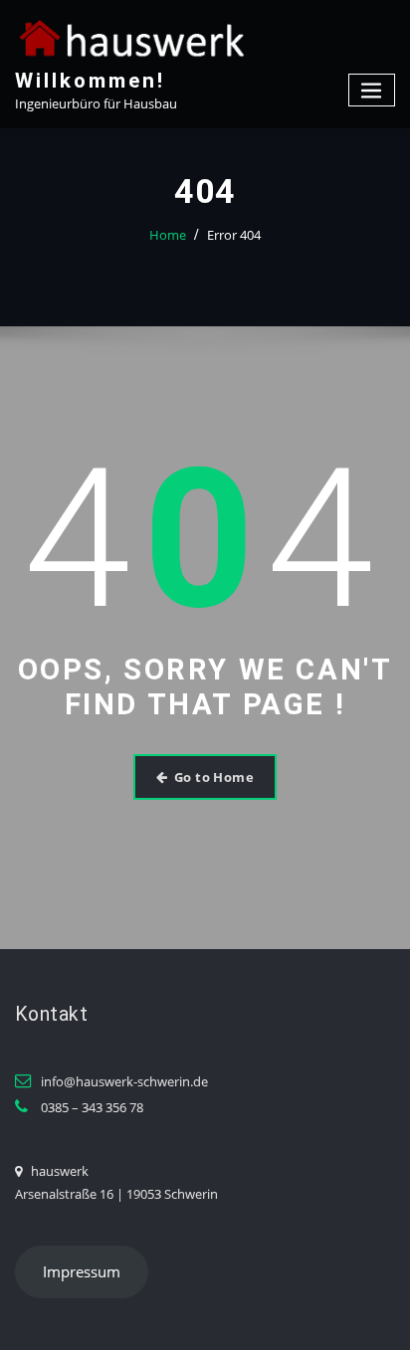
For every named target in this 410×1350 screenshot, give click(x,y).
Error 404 (234, 235)
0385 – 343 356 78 (92, 1107)
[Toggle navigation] (372, 90)
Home (167, 235)
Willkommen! (90, 81)
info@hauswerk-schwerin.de (124, 1081)
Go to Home (214, 777)
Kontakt (51, 1014)
